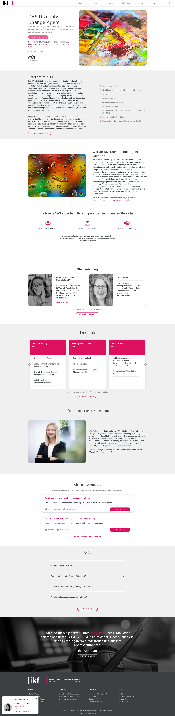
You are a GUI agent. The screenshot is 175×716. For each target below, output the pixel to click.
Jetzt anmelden (38, 37)
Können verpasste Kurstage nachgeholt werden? (72, 586)
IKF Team (92, 696)
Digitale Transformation (127, 696)
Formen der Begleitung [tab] (127, 228)
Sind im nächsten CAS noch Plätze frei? (68, 576)
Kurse (95, 3)
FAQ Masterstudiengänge (68, 699)
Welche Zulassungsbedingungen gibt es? (69, 597)
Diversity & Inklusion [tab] (87, 228)
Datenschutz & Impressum (98, 701)
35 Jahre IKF (93, 699)
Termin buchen (19, 706)
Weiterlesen (120, 509)
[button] (29, 364)
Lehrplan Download (39, 133)
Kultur (121, 694)
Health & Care (124, 701)
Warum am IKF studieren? (98, 694)
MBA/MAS (126, 3)
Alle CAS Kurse (33, 694)
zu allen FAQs (87, 609)
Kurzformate (110, 3)
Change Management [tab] (48, 228)
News (121, 690)
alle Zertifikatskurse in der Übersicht (87, 536)
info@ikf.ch (98, 633)
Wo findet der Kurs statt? (62, 566)
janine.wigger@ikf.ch (21, 711)
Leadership (123, 699)
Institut (140, 3)
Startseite (82, 3)
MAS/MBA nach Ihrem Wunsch (69, 696)
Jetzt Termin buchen (87, 656)
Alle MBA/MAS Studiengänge (69, 694)
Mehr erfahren (62, 302)
